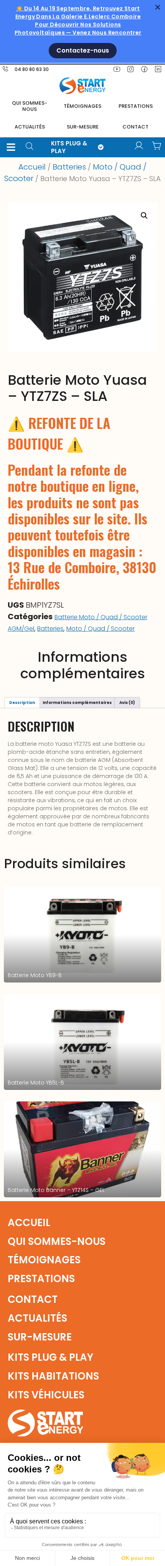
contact (135, 126)
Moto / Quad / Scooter (100, 628)
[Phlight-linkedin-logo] (158, 69)
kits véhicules (46, 1395)
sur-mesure (83, 126)
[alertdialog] (82, 31)
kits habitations (53, 1376)
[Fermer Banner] (157, 7)
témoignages (82, 106)
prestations (136, 106)
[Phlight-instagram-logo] (130, 69)
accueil (29, 1223)
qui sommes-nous (57, 1241)
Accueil (32, 167)
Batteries (69, 167)
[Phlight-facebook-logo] (144, 69)
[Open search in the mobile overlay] (32, 147)
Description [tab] (22, 703)
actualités (30, 126)
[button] (10, 147)
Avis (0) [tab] (127, 703)
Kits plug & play (50, 1357)
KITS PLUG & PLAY (69, 147)
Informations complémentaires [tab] (77, 703)
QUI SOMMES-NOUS (29, 106)
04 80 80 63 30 (32, 69)
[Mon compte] (139, 146)
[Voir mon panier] (157, 146)
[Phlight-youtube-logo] (117, 69)
